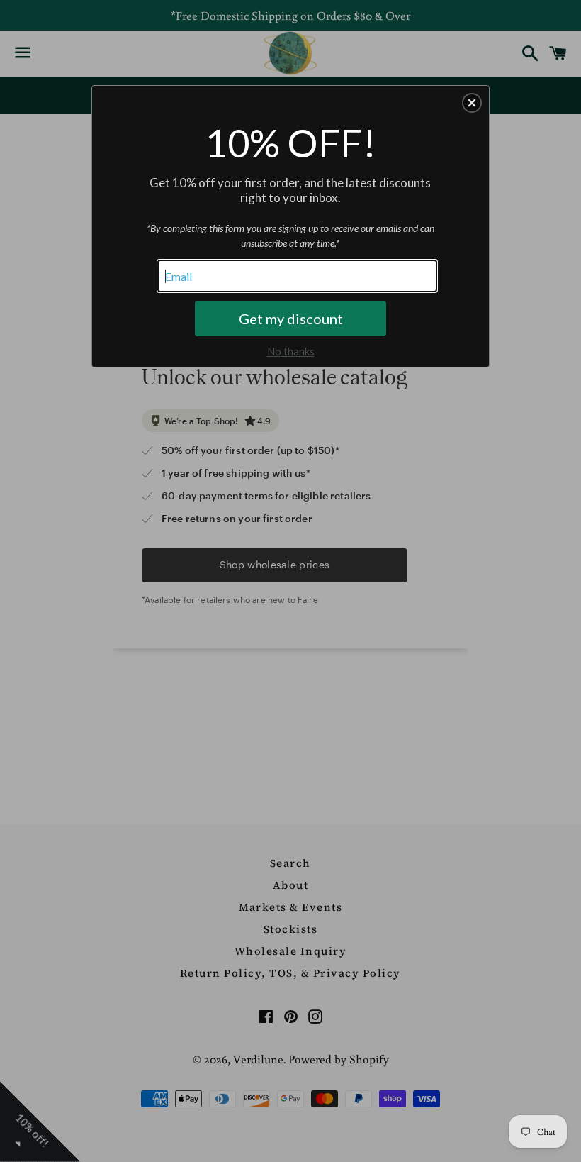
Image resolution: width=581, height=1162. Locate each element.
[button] (471, 102)
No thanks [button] (291, 351)
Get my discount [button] (291, 318)
